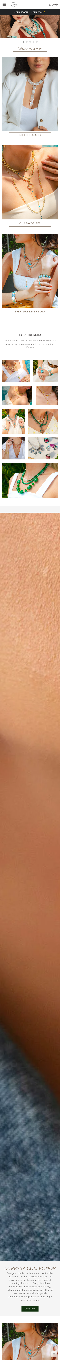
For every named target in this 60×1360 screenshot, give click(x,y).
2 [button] (26, 41)
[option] (30, 26)
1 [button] (23, 41)
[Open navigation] (4, 4)
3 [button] (30, 41)
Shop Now (30, 1308)
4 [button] (33, 41)
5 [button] (36, 41)
